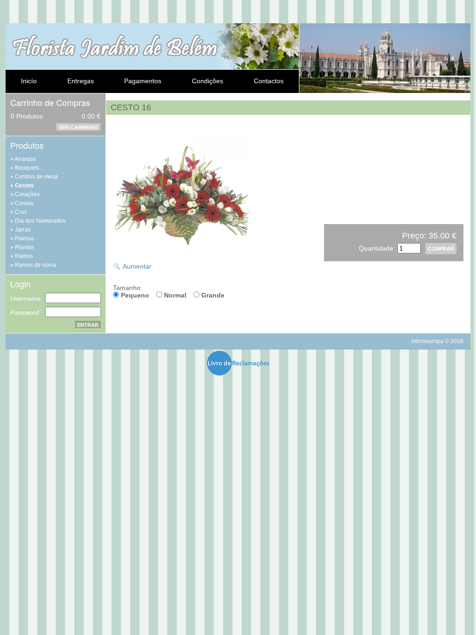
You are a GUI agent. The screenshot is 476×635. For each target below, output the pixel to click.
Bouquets (27, 168)
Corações (27, 194)
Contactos (269, 81)
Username (25, 298)
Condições (207, 81)
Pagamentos (142, 81)
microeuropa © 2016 (437, 341)
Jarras (23, 229)
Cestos (24, 185)
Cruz (21, 212)
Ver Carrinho (78, 127)
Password (24, 312)
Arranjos (25, 159)
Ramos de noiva (35, 265)
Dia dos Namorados (40, 221)
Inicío (29, 81)
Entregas (80, 81)
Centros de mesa (36, 176)
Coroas (24, 203)
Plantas (24, 247)
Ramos (24, 256)
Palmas (24, 238)
